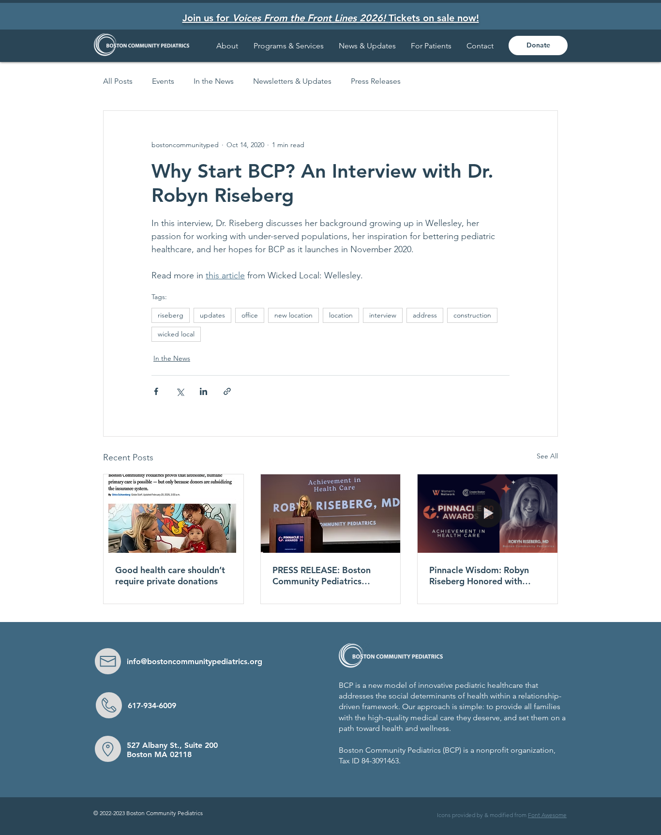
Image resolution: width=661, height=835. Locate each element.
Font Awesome (547, 815)
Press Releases (376, 81)
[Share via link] (227, 391)
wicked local (176, 334)
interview (382, 315)
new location (293, 315)
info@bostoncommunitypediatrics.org (194, 661)
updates (212, 315)
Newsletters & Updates (292, 81)
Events (163, 81)
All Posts (118, 81)
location (341, 315)
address (425, 315)
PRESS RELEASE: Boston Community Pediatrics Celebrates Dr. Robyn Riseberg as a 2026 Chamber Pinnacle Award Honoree (323, 575)
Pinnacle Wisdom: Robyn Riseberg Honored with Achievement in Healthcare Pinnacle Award (483, 575)
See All (547, 456)
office (249, 315)
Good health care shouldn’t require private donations (170, 575)
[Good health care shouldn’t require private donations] (173, 513)
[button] (431, 46)
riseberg (170, 315)
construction (472, 315)
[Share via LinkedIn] (203, 391)
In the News (214, 81)
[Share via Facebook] (156, 391)
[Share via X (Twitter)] (179, 391)
